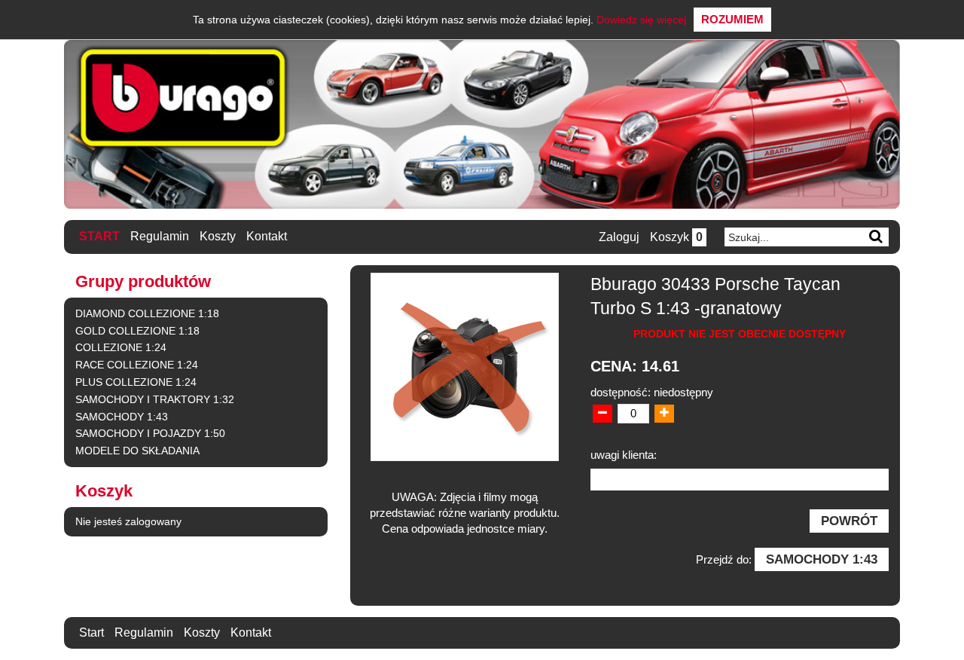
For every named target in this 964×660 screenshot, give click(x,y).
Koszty (218, 236)
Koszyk (676, 237)
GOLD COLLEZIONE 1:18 (137, 331)
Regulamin (159, 236)
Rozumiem (732, 19)
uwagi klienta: (623, 454)
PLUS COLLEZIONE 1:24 (136, 382)
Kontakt (266, 236)
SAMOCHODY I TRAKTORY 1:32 (154, 399)
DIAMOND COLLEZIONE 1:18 (147, 313)
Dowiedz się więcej (641, 20)
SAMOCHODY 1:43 (121, 417)
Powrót (849, 520)
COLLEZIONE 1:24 (120, 347)
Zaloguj (619, 237)
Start (99, 236)
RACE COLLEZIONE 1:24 (136, 365)
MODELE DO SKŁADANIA (137, 451)
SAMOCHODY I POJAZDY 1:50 (150, 433)
